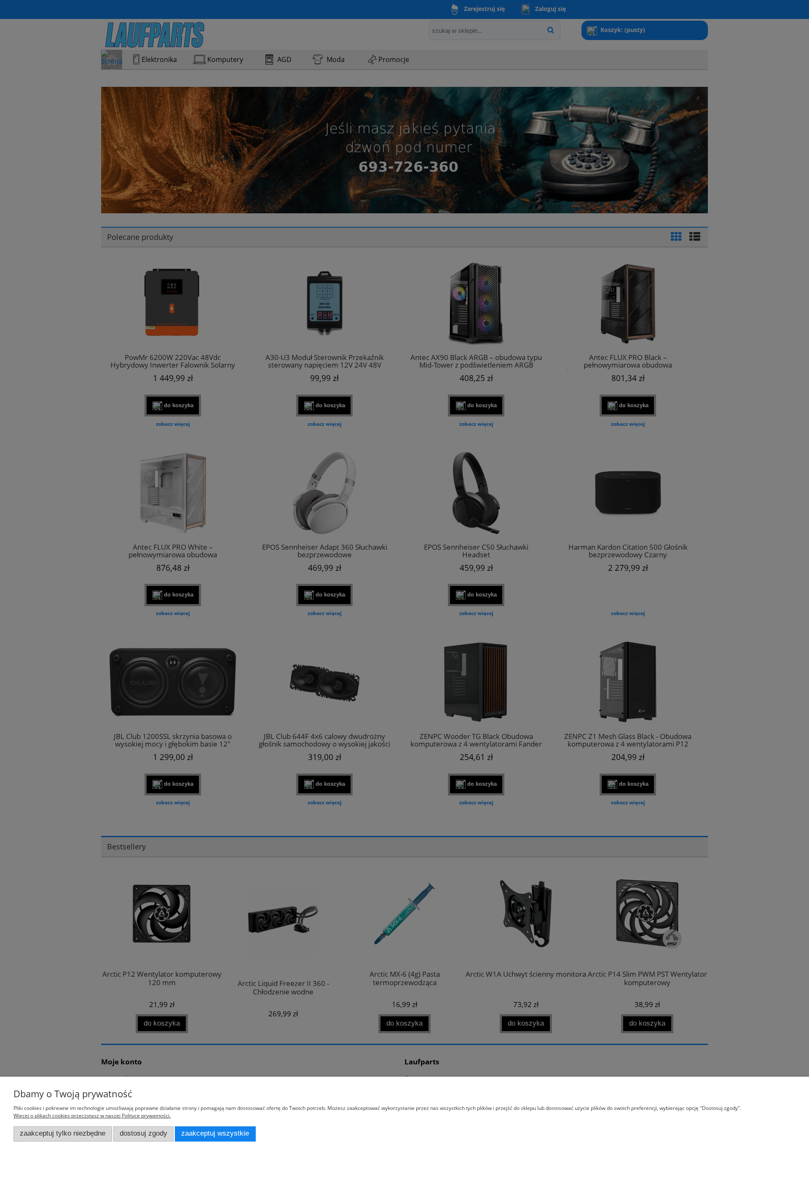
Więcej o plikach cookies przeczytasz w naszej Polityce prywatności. (92, 1115)
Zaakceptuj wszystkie (215, 1133)
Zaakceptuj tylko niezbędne (62, 1133)
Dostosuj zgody (143, 1133)
